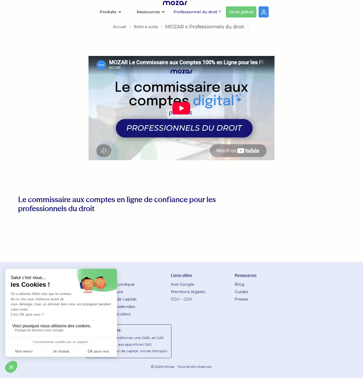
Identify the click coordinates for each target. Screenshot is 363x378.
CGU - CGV (181, 299)
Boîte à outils (146, 26)
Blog (239, 284)
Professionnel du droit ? (197, 12)
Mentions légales (188, 291)
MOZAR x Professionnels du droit (204, 26)
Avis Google (182, 284)
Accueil (119, 26)
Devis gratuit (241, 12)
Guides (241, 291)
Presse (241, 299)
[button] (110, 12)
